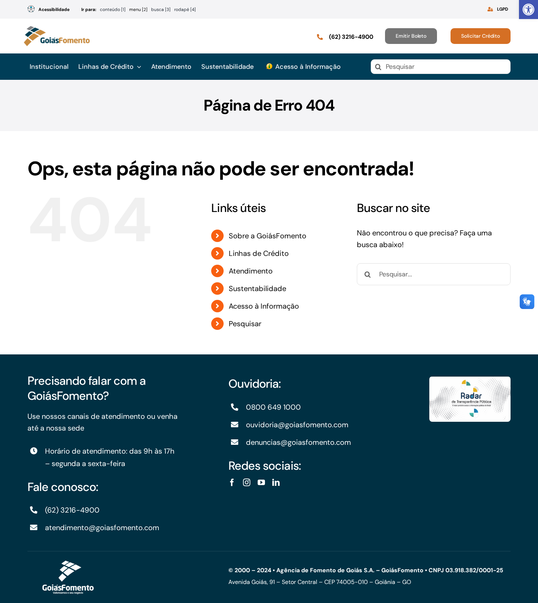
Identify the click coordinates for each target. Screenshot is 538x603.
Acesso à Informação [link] (264, 306)
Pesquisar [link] (245, 323)
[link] (528, 9)
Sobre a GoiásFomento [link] (267, 236)
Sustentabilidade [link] (257, 288)
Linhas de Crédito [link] (259, 253)
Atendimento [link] (251, 271)
